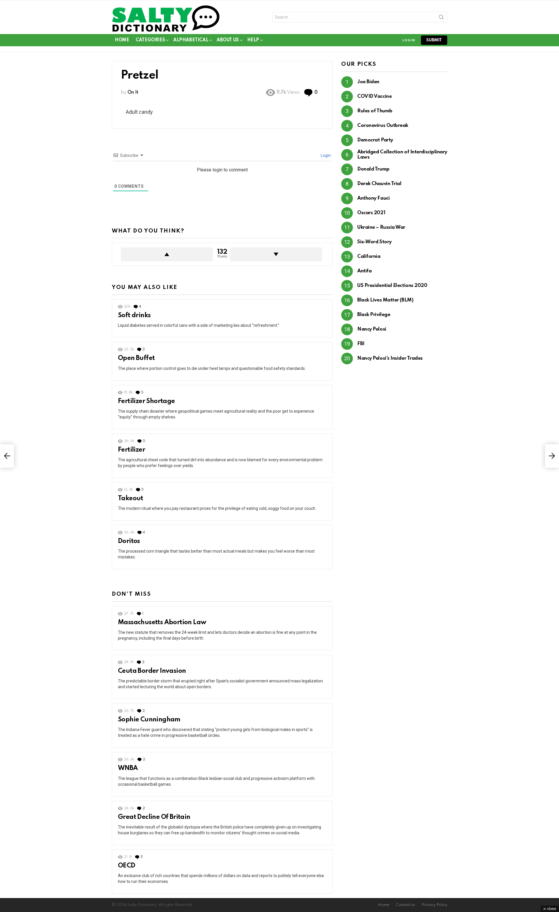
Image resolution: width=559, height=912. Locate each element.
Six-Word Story (374, 241)
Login (325, 155)
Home (122, 40)
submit (434, 40)
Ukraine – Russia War (381, 227)
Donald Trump (373, 169)
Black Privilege (373, 314)
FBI (361, 343)
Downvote (276, 254)
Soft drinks (134, 315)
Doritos (129, 541)
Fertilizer (131, 450)
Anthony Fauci (373, 198)
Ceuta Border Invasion (152, 671)
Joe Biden (368, 81)
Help (253, 40)
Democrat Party (375, 140)
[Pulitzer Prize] (552, 456)
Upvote (167, 254)
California (369, 256)
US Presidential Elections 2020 (392, 285)
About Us (228, 40)
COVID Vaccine (374, 96)
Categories (150, 40)
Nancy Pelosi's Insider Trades (390, 358)
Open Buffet (136, 358)
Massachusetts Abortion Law (162, 622)
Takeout (130, 498)
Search (441, 18)
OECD (126, 866)
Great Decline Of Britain (154, 817)
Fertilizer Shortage (146, 401)
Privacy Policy (434, 905)
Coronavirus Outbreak (382, 125)
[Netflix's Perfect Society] (7, 456)
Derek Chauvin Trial (379, 183)
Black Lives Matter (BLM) (385, 300)
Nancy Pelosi (371, 329)
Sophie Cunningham (149, 719)
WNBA (128, 768)
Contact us (405, 905)
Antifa (364, 271)
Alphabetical (190, 40)
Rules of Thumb (374, 111)
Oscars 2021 (371, 212)
